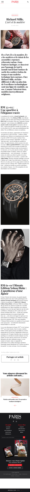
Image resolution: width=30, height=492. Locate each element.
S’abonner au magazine (15, 465)
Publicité (12, 475)
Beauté (22, 426)
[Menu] (2, 1)
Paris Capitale (15, 472)
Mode (21, 432)
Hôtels (8, 428)
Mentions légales (15, 474)
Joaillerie (22, 430)
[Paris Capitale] (15, 2)
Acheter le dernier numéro (15, 467)
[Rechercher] (27, 1)
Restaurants (8, 430)
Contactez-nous (24, 474)
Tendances (8, 434)
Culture (8, 426)
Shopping (8, 432)
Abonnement (17, 475)
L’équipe (19, 474)
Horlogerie (21, 428)
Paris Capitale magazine (7, 474)
